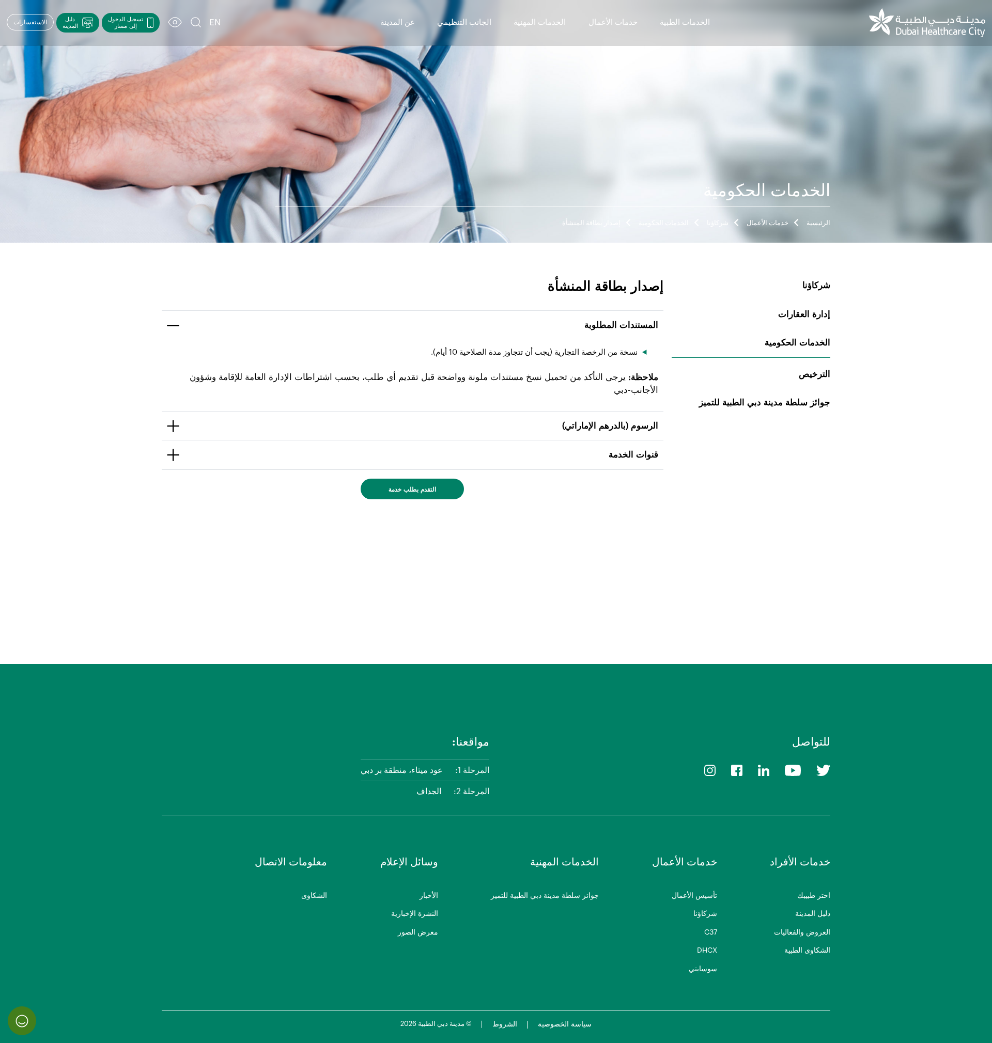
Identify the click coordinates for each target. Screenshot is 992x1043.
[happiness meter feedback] (22, 1020)
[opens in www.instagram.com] (710, 770)
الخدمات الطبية (685, 22)
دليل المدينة (812, 914)
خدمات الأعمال (613, 22)
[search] (196, 22)
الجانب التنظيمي (464, 22)
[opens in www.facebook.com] (736, 770)
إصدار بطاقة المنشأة (591, 223)
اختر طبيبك (813, 895)
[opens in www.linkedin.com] (763, 770)
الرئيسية (818, 223)
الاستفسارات (30, 22)
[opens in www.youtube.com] (793, 770)
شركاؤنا (718, 223)
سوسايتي (703, 969)
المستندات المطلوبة (621, 325)
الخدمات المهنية (540, 22)
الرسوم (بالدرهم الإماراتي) (610, 425)
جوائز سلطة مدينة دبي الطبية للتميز (764, 402)
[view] (174, 22)
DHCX (707, 950)
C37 (710, 932)
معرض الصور (418, 932)
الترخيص (814, 374)
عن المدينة (397, 22)
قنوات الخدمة (633, 454)
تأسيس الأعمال (694, 895)
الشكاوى (314, 895)
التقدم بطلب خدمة (412, 489)
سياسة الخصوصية (565, 1024)
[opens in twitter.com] (823, 770)
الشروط (504, 1024)
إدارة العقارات (804, 314)
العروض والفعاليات (802, 932)
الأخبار (429, 895)
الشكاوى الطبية (807, 950)
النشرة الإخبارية (414, 914)
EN (215, 22)
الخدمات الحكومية (664, 223)
